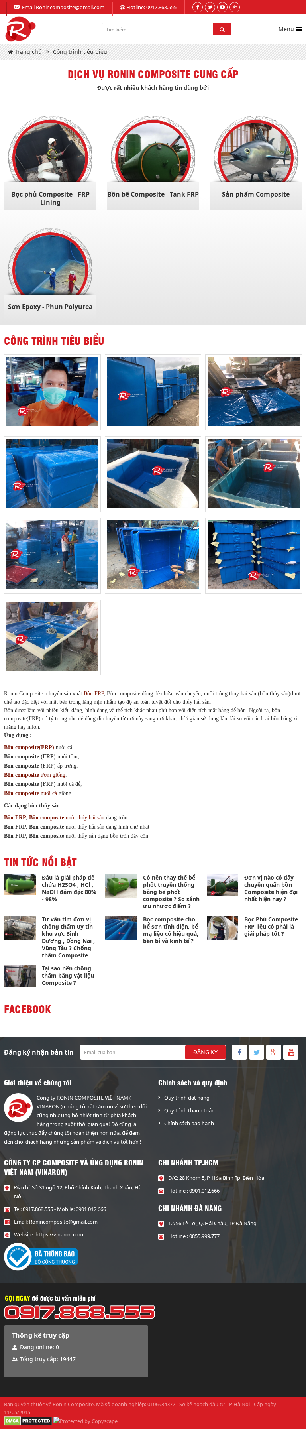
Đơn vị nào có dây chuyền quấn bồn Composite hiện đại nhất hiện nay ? (271, 888)
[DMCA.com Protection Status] (28, 1420)
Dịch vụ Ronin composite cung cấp (153, 74)
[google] (235, 7)
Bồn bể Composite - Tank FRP (153, 194)
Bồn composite (47, 818)
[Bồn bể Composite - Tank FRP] (153, 158)
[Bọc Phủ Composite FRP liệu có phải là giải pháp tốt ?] (223, 928)
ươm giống (34, 775)
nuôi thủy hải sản (85, 818)
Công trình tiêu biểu (80, 51)
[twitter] (210, 7)
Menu (286, 29)
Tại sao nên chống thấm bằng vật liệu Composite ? (68, 975)
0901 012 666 (91, 1208)
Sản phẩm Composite (256, 194)
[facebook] (197, 7)
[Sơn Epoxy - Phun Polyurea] (50, 270)
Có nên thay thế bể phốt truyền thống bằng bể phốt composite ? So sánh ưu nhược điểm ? (171, 892)
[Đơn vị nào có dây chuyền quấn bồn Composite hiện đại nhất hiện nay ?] (223, 885)
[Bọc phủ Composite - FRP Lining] (50, 158)
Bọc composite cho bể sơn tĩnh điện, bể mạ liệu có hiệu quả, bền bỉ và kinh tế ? (170, 930)
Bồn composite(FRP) (29, 747)
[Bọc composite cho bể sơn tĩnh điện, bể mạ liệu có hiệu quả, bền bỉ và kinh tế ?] (121, 928)
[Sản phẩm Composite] (256, 158)
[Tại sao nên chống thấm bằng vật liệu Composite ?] (20, 976)
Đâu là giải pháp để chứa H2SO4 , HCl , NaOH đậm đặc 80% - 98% (69, 888)
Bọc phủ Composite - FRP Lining (50, 198)
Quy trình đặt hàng (187, 1097)
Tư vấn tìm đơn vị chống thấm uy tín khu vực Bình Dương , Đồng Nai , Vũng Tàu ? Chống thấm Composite (68, 937)
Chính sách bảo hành (189, 1123)
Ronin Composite (73, 1404)
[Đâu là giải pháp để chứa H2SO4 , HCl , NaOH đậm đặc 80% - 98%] (20, 884)
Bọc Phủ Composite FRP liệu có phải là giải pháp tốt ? (271, 926)
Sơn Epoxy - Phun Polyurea (50, 306)
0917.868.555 (161, 7)
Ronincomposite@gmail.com (70, 7)
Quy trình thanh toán (189, 1110)
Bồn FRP (94, 694)
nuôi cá (30, 793)
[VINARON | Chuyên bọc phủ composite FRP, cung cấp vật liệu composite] (20, 29)
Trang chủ (27, 51)
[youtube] (222, 7)
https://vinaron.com (59, 1234)
